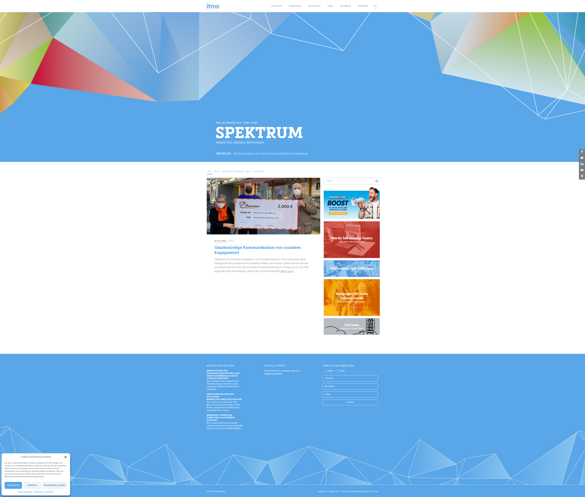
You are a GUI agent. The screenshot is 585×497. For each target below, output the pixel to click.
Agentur (276, 6)
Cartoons (258, 172)
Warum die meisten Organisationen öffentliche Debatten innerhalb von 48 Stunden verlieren (223, 375)
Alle (209, 172)
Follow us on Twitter (273, 374)
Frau (342, 371)
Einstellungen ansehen (54, 485)
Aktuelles (315, 6)
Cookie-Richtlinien (25, 492)
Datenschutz (39, 492)
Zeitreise (345, 6)
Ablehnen (32, 485)
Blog (248, 172)
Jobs (330, 6)
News (217, 172)
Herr (330, 371)
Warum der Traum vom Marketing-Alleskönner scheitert (221, 418)
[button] (65, 457)
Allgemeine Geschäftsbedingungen (356, 491)
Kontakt (363, 6)
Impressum (49, 492)
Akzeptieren (13, 485)
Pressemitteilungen (233, 172)
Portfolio (295, 6)
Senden (350, 402)
